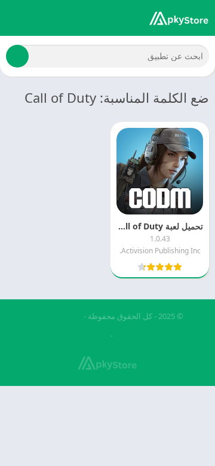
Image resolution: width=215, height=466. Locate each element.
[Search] (17, 56)
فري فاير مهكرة (141, 335)
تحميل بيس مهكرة (78, 335)
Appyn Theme (57, 316)
